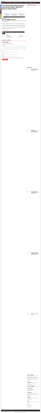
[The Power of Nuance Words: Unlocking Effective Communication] (28, 250)
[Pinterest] (9, 19)
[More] (15, 19)
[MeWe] (1, 13)
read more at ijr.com (5, 30)
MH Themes (13, 410)
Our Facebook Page (29, 388)
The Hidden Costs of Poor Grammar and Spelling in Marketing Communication (35, 253)
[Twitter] (4, 19)
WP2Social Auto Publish (17, 412)
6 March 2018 (4, 10)
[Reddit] (6, 19)
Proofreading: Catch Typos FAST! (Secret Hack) (35, 69)
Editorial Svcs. (21, 2)
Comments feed (29, 405)
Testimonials (26, 2)
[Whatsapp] (10, 19)
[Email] (13, 19)
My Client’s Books (9, 2)
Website (3, 55)
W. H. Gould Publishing (30, 389)
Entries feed (28, 404)
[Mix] (1, 15)
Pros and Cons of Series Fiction (34, 314)
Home (2, 2)
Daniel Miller (28, 379)
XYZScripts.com (24, 412)
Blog (5, 2)
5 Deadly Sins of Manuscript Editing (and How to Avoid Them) (34, 131)
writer (4, 33)
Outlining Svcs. (15, 2)
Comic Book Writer (14, 10)
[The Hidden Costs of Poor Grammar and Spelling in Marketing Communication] (28, 311)
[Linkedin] (7, 19)
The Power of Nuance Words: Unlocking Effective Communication (35, 192)
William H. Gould (9, 10)
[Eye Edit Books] (3, 1)
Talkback (30, 2)
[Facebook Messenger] (12, 19)
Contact (34, 2)
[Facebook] (3, 19)
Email (2, 53)
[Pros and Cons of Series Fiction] (28, 372)
